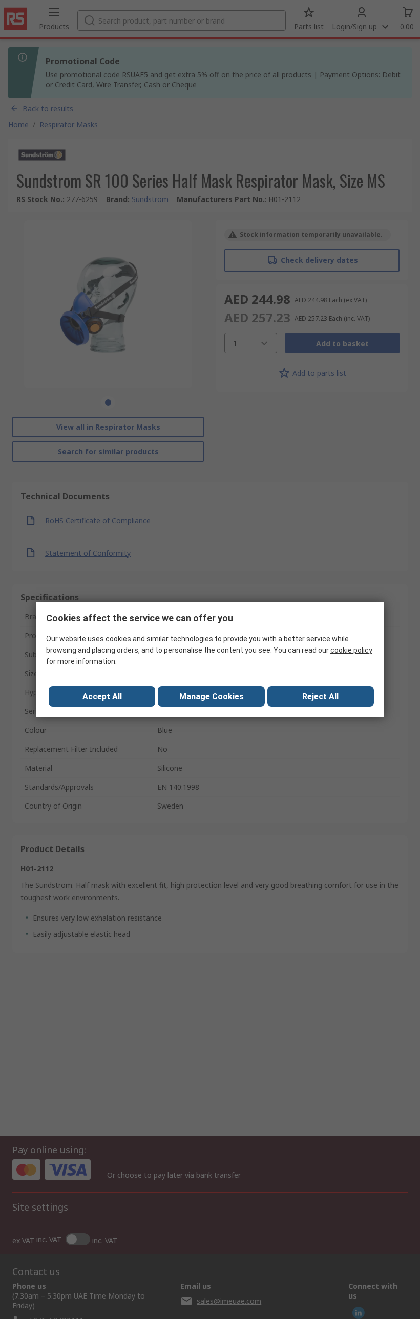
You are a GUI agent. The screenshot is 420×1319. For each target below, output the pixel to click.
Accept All (102, 696)
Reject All (320, 696)
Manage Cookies (211, 696)
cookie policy (351, 650)
